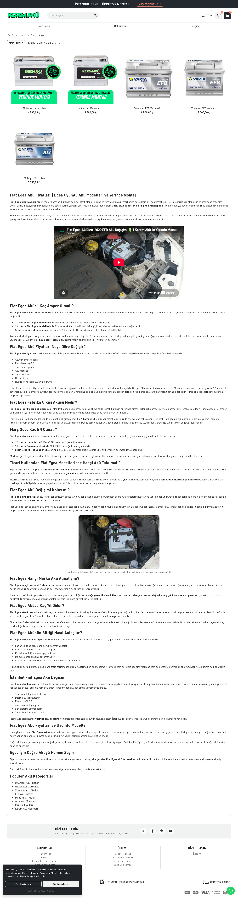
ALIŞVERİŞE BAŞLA (148, 4)
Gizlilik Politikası (122, 853)
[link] (143, 831)
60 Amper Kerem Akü (90, 108)
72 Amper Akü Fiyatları (27, 790)
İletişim (195, 25)
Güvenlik (44, 857)
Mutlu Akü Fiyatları (25, 797)
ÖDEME (123, 848)
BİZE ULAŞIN (197, 848)
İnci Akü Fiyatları (24, 804)
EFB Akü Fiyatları (24, 793)
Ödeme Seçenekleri (123, 861)
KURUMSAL (45, 848)
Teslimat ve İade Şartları (45, 861)
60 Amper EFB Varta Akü (204, 108)
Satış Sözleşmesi (123, 864)
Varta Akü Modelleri (25, 801)
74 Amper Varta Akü (34, 178)
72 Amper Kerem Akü (34, 108)
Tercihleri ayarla (23, 884)
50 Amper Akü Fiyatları (27, 782)
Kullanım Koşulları (123, 857)
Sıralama (36, 43)
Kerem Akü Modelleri (26, 808)
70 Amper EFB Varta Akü (147, 108)
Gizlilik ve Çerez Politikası (43, 891)
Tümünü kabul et (61, 884)
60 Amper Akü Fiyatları (27, 786)
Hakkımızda (120, 25)
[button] (95, 15)
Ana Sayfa (44, 25)
